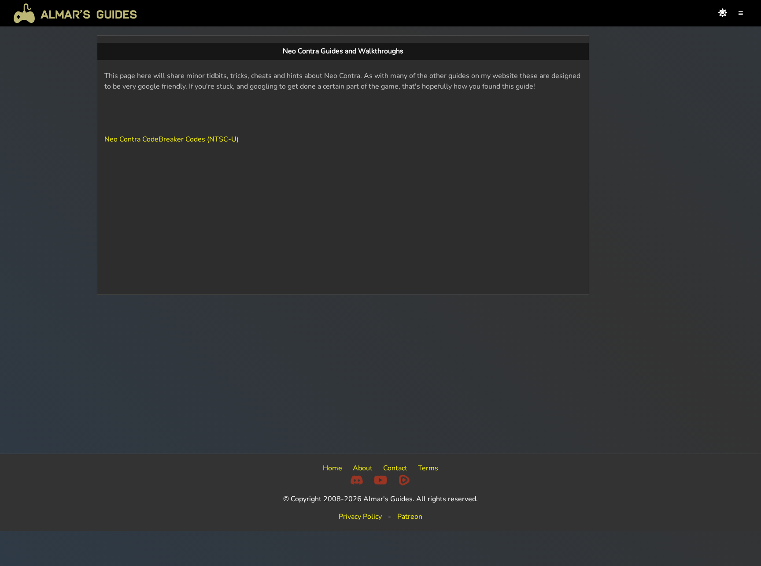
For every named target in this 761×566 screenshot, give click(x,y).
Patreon (409, 516)
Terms (428, 468)
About (363, 468)
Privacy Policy (360, 516)
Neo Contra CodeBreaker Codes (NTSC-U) (171, 139)
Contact (395, 468)
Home (332, 468)
